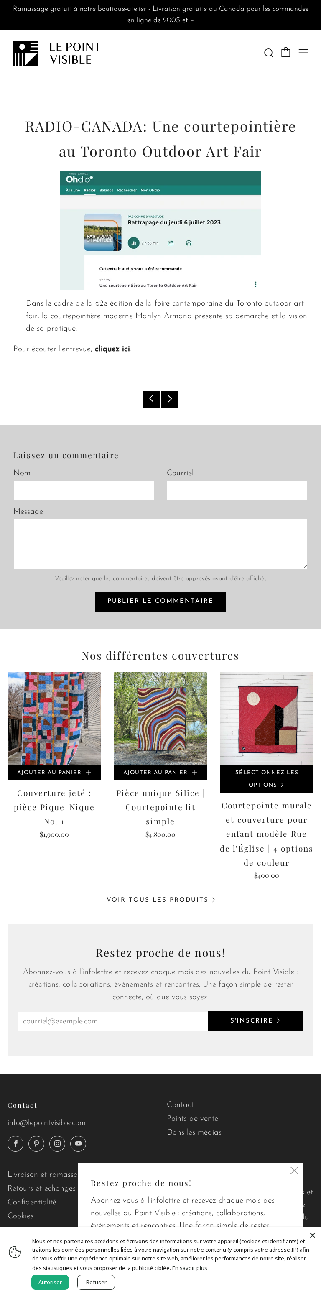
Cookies (20, 1216)
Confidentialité (32, 1202)
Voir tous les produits (158, 900)
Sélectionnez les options (266, 779)
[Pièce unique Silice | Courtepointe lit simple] (160, 718)
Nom (22, 473)
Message (28, 512)
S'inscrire (251, 1021)
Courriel (180, 473)
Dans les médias (194, 1133)
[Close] (312, 1235)
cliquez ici (112, 349)
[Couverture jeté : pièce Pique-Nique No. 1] (54, 718)
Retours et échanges (42, 1189)
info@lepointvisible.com (47, 1123)
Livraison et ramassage (47, 1175)
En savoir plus (189, 1268)
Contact (180, 1105)
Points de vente (192, 1119)
